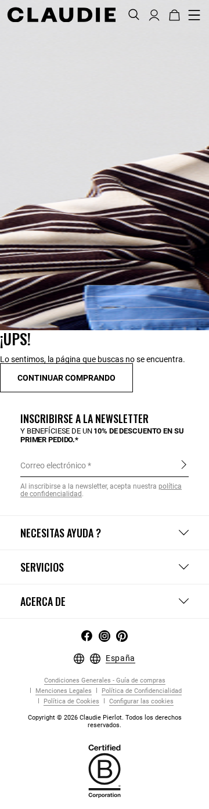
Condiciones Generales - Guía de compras (104, 680)
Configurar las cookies (140, 701)
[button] (154, 14)
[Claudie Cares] (104, 770)
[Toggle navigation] (194, 15)
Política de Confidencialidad (141, 691)
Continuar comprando (66, 377)
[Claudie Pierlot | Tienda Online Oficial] (61, 14)
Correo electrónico (53, 465)
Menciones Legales (63, 691)
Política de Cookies (70, 701)
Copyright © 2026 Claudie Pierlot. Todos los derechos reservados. (105, 721)
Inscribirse (184, 464)
